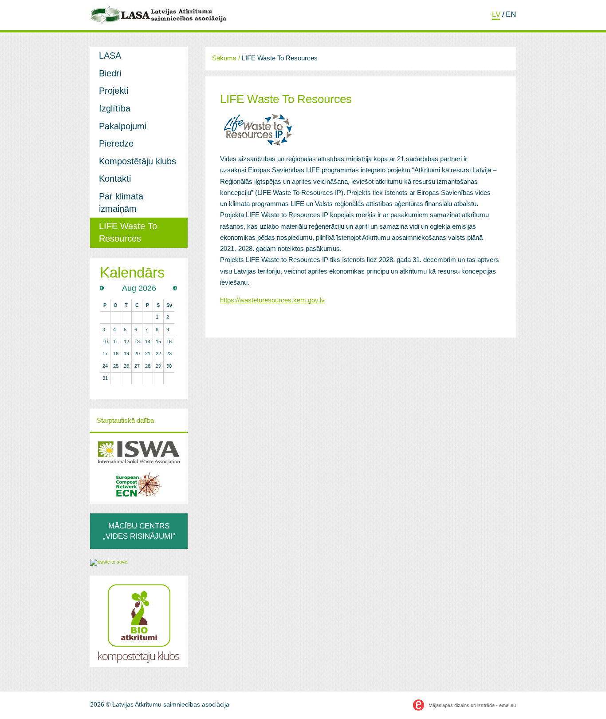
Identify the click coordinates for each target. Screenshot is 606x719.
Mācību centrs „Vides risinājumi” (139, 531)
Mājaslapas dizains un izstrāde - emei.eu (472, 705)
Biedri (110, 73)
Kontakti (115, 178)
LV (496, 14)
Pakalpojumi (122, 126)
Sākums (224, 58)
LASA (110, 55)
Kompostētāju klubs (137, 161)
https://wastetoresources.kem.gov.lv (272, 300)
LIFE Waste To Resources (128, 232)
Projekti (113, 90)
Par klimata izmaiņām (121, 202)
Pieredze (116, 143)
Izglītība (114, 108)
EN (511, 14)
